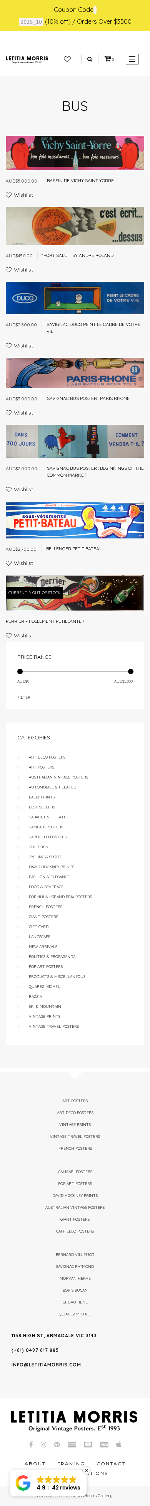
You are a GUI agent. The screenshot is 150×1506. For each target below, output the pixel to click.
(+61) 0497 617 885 (35, 1350)
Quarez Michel (44, 986)
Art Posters (41, 767)
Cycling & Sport (45, 856)
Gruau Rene (75, 1302)
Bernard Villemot (75, 1254)
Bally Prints (42, 797)
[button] (48, 1483)
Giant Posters (43, 916)
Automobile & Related (52, 787)
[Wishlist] (67, 59)
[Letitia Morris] (27, 59)
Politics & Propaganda (52, 956)
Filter (23, 697)
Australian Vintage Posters (58, 777)
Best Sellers (42, 807)
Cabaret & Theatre (49, 817)
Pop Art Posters (46, 966)
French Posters (45, 906)
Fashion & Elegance (49, 876)
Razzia (35, 996)
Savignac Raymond (75, 1266)
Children (38, 846)
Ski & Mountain (45, 1006)
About (35, 1463)
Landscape (39, 936)
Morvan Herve (75, 1278)
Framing (71, 1463)
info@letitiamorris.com (46, 1365)
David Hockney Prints (51, 866)
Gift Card (38, 926)
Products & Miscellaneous (57, 976)
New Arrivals (43, 946)
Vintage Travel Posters (54, 1026)
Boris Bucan (75, 1290)
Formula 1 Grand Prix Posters (60, 896)
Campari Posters (46, 827)
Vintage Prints (44, 1016)
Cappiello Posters (48, 836)
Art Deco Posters (47, 757)
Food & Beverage (46, 886)
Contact (111, 1463)
